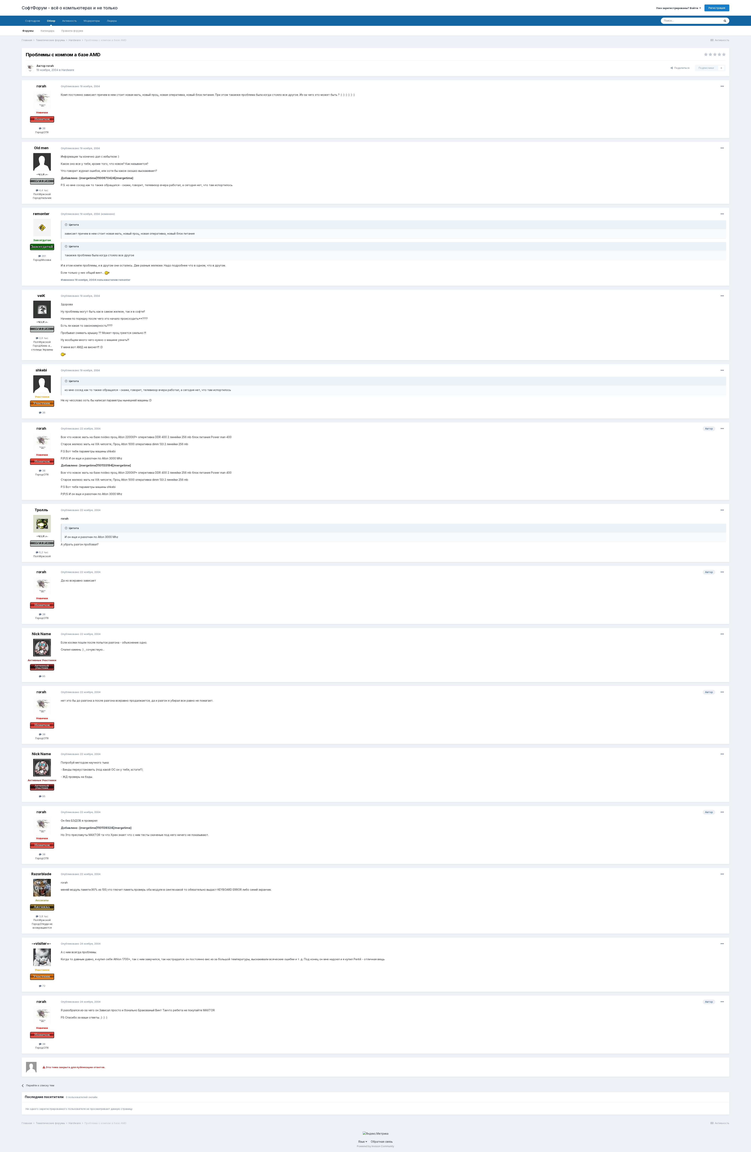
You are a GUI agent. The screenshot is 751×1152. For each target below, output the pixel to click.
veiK (41, 296)
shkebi (41, 370)
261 (43, 255)
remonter (41, 214)
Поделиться (681, 67)
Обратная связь (382, 1141)
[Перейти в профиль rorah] (30, 68)
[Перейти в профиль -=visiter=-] (42, 957)
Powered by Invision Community (375, 1146)
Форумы (28, 30)
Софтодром (32, 20)
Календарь (47, 30)
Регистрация (717, 7)
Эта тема (710, 20)
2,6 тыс (43, 338)
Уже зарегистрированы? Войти (677, 8)
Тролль (41, 510)
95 (43, 676)
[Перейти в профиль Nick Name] (42, 647)
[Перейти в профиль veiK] (42, 309)
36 (43, 412)
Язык (362, 1141)
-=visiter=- (41, 943)
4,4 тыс (43, 190)
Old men (41, 148)
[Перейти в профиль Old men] (42, 162)
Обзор (51, 20)
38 (43, 128)
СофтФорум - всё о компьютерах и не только (70, 7)
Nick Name (41, 634)
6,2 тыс (43, 552)
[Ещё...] (722, 86)
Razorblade (41, 874)
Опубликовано (80, 86)
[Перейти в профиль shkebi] (42, 384)
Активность (69, 20)
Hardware (67, 70)
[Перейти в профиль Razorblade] (42, 887)
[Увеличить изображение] (107, 272)
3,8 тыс (43, 916)
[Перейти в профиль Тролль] (42, 524)
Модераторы (92, 20)
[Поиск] (725, 21)
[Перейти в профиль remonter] (42, 227)
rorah (50, 65)
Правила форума (72, 30)
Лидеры (112, 20)
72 (43, 985)
